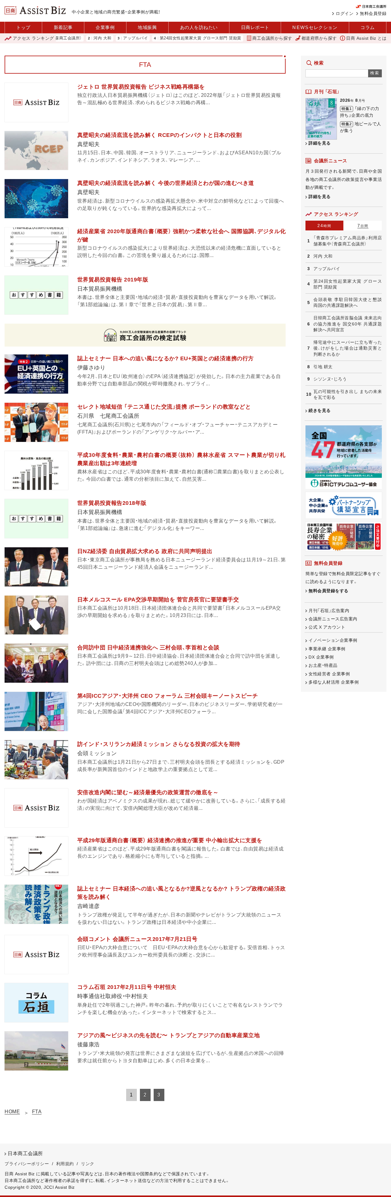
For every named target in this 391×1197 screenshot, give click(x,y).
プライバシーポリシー (27, 1163)
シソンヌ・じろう (330, 378)
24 (324, 225)
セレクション (314, 27)
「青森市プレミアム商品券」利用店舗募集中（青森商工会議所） (347, 240)
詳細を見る (320, 143)
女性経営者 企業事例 (329, 673)
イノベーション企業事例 (333, 640)
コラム (367, 27)
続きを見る (320, 410)
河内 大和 (78, 38)
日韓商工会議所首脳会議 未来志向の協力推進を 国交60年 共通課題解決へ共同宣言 (347, 323)
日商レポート (255, 27)
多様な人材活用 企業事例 (334, 682)
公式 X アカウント (327, 627)
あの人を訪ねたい (199, 27)
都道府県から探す (319, 38)
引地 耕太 (323, 366)
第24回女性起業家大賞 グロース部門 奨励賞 (176, 38)
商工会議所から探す (272, 38)
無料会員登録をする (329, 590)
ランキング (33, 38)
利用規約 (65, 1163)
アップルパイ (111, 38)
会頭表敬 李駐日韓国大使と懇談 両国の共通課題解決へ (347, 302)
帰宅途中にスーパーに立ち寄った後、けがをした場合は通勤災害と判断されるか (347, 348)
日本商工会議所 (25, 1153)
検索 (375, 73)
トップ (23, 27)
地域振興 (147, 27)
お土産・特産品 (323, 665)
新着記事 (63, 27)
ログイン (344, 13)
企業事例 (105, 27)
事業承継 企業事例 (327, 648)
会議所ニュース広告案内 (333, 618)
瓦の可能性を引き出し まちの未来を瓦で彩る (347, 394)
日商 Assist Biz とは (366, 38)
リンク (87, 1163)
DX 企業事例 (321, 657)
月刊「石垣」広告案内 (329, 610)
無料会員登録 (373, 13)
